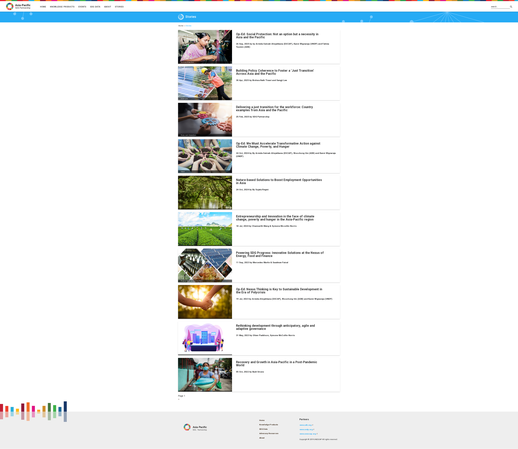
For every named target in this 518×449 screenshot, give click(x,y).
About (107, 7)
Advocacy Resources (269, 433)
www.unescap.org (308, 434)
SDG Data (95, 7)
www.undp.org (306, 429)
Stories (119, 7)
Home (43, 7)
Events (82, 7)
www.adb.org (306, 425)
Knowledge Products (62, 7)
